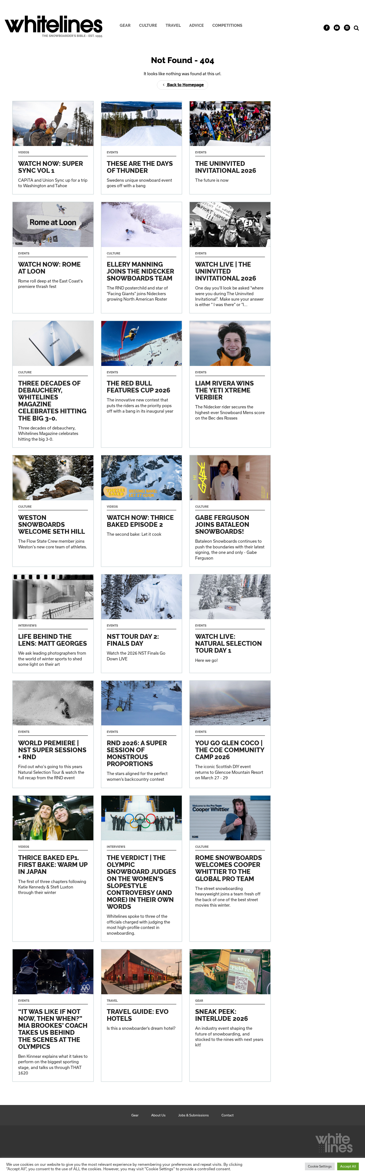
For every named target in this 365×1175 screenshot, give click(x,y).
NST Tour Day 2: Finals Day (141, 623)
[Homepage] (334, 1141)
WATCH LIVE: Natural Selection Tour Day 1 (230, 623)
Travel (173, 25)
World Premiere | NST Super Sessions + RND (53, 734)
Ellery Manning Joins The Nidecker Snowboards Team (141, 257)
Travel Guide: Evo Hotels (141, 1015)
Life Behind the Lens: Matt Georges (53, 623)
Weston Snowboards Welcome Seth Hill (53, 510)
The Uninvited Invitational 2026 (230, 147)
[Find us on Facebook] (327, 28)
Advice (196, 25)
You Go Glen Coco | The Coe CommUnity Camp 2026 (230, 734)
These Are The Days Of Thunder (141, 147)
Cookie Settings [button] (320, 1166)
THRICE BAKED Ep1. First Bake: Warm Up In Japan (53, 869)
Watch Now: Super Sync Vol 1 (53, 147)
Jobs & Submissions (193, 1115)
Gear (125, 25)
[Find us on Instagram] (347, 28)
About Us (158, 1115)
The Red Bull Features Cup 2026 (141, 384)
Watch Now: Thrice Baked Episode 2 (141, 510)
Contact (227, 1115)
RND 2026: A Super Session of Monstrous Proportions (141, 734)
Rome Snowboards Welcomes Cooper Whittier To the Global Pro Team (230, 869)
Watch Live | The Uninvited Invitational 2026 (230, 257)
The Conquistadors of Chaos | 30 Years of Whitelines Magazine (53, 384)
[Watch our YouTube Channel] (337, 28)
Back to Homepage (185, 84)
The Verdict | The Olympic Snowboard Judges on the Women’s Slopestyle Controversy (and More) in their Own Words (141, 869)
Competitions (227, 25)
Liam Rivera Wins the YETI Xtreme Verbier (230, 384)
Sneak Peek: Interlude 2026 (230, 1015)
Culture (148, 25)
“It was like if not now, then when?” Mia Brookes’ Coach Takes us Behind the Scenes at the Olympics (53, 1015)
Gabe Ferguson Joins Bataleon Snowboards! (230, 510)
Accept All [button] (348, 1166)
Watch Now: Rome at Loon (53, 257)
